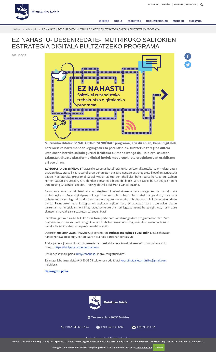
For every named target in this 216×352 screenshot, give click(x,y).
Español (166, 4)
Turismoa (195, 21)
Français (191, 4)
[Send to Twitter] (187, 67)
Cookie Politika (144, 347)
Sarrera (104, 21)
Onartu (159, 347)
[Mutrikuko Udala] (38, 12)
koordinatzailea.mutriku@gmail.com (144, 260)
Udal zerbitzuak (157, 21)
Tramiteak (134, 21)
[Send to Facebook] (187, 59)
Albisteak (31, 29)
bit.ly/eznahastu (86, 254)
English (178, 4)
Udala (118, 21)
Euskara (153, 4)
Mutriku (178, 21)
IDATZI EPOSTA (146, 327)
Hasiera (16, 29)
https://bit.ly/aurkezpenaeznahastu (77, 247)
